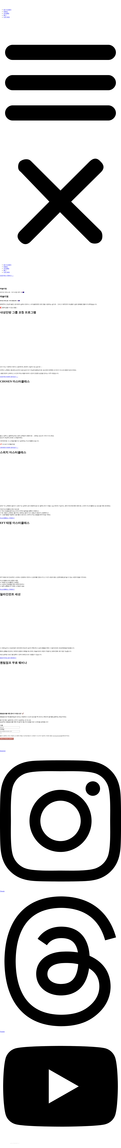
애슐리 (6, 11)
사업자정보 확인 (47, 746)
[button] (60, 141)
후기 (5, 15)
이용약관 (2, 1142)
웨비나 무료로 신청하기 (7, 738)
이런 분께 (7, 17)
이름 (1, 725)
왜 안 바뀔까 (7, 9)
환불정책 (7, 1142)
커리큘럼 (6, 13)
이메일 (2, 729)
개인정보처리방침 (57, 735)
